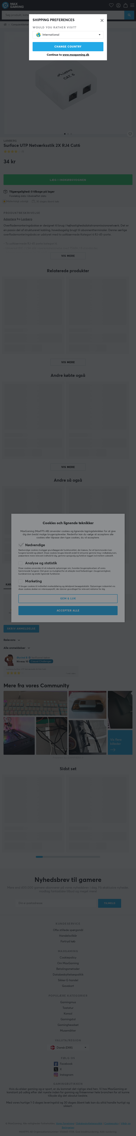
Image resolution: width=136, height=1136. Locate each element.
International (50, 34)
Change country (68, 46)
